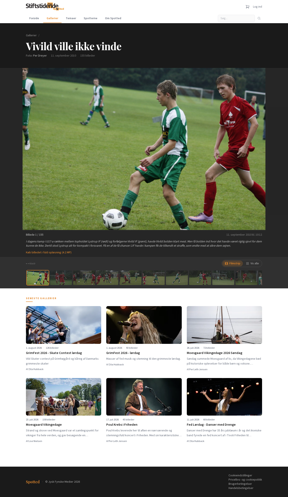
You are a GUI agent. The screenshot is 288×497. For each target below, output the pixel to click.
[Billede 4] (107, 277)
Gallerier (52, 18)
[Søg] (259, 18)
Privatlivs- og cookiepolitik (245, 480)
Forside (34, 18)
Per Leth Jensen (198, 369)
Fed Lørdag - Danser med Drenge (211, 424)
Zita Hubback (35, 369)
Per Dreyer (40, 56)
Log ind (257, 7)
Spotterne (90, 18)
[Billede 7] (177, 277)
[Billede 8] (200, 277)
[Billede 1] (38, 277)
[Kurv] (247, 7)
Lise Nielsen (35, 441)
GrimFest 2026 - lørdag (123, 353)
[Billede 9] (223, 277)
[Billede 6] (154, 277)
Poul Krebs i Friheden (121, 424)
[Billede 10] (246, 277)
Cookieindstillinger (240, 475)
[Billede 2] (61, 277)
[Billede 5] (130, 277)
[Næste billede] (257, 149)
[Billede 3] (84, 277)
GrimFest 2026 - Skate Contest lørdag (54, 353)
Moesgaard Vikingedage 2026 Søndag (214, 353)
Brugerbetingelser (240, 484)
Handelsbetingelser (241, 488)
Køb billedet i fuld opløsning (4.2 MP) (48, 252)
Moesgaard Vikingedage (44, 424)
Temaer (71, 18)
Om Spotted (113, 18)
